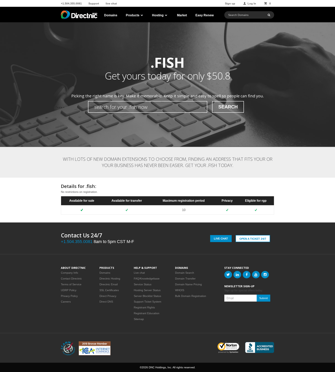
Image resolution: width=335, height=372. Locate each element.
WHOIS (179, 290)
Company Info (69, 272)
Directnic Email (108, 284)
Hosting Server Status (147, 290)
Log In (252, 3)
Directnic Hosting (109, 278)
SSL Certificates (109, 290)
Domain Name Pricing (188, 284)
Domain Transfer (185, 278)
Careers (66, 301)
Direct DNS (106, 301)
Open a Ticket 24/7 (252, 238)
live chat (111, 3)
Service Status (142, 284)
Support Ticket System (147, 301)
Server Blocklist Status (147, 296)
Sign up (230, 3)
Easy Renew (204, 15)
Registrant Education (146, 313)
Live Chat (221, 238)
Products (133, 15)
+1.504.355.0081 (71, 3)
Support (93, 3)
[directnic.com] (79, 15)
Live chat (139, 272)
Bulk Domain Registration (190, 296)
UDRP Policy (68, 290)
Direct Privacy (107, 296)
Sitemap (139, 319)
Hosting (158, 15)
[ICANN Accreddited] (68, 348)
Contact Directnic (71, 278)
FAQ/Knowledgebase (147, 278)
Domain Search (184, 272)
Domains (110, 15)
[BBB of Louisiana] (259, 347)
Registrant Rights (144, 307)
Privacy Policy (69, 296)
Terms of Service (71, 284)
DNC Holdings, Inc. (160, 367)
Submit (263, 298)
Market (182, 15)
